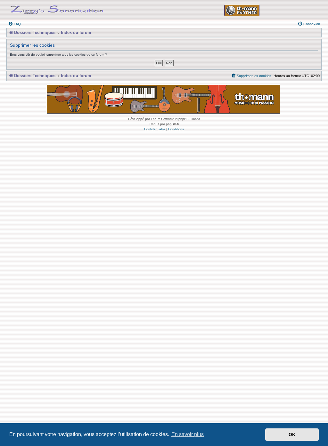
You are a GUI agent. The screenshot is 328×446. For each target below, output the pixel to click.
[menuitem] (14, 24)
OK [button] (292, 434)
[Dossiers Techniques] (57, 8)
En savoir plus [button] (187, 434)
